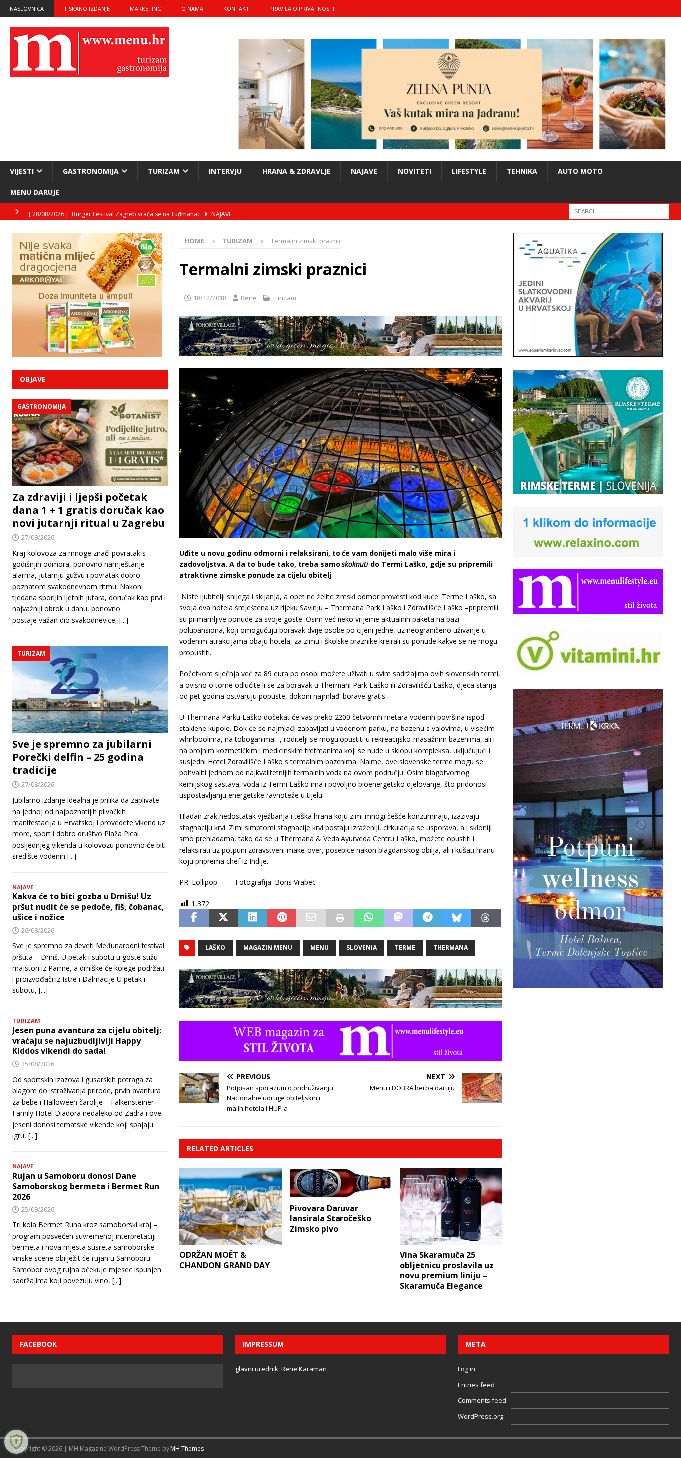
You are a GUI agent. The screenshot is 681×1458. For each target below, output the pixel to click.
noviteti (414, 171)
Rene (249, 297)
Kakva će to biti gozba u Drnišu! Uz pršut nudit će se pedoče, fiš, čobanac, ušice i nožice (88, 907)
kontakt (236, 8)
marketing (146, 8)
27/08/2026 (37, 537)
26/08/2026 (37, 930)
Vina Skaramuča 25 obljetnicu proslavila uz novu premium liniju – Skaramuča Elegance (447, 1270)
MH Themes (187, 1448)
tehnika (522, 171)
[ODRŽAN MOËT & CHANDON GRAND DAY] (230, 1206)
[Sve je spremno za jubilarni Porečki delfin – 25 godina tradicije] (90, 689)
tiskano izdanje (87, 8)
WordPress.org (480, 1416)
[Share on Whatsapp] (368, 918)
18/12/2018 (209, 297)
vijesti (22, 171)
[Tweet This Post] (223, 918)
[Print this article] (340, 918)
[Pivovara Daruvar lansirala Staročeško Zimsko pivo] (341, 1183)
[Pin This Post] (281, 918)
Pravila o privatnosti (301, 8)
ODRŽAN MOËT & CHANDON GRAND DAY (224, 1260)
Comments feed (482, 1400)
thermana (450, 947)
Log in (466, 1368)
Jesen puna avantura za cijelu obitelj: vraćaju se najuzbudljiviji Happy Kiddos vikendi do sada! (86, 1041)
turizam (164, 171)
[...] (123, 620)
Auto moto (580, 171)
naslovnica (27, 8)
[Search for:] (619, 211)
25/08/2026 (37, 1063)
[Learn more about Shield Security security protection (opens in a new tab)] (16, 1442)
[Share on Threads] (485, 918)
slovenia (361, 947)
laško (215, 947)
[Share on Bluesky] (456, 918)
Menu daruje (34, 192)
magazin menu (267, 947)
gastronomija (91, 171)
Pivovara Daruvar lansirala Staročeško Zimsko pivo (330, 1218)
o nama (192, 8)
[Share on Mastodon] (398, 918)
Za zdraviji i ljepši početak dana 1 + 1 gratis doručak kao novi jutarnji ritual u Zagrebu (88, 510)
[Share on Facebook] (193, 918)
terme (405, 947)
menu (319, 947)
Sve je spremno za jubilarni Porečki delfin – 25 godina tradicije (82, 757)
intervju (225, 171)
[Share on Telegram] (427, 918)
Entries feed (476, 1384)
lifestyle (469, 171)
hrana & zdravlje (296, 171)
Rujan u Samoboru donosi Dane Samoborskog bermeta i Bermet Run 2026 (85, 1186)
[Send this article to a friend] (310, 918)
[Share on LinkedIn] (252, 918)
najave (364, 171)
